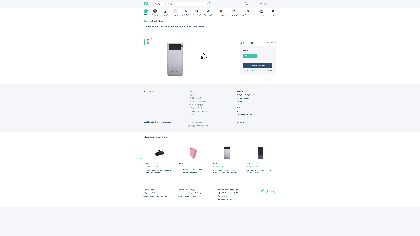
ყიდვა (265, 56)
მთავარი (148, 21)
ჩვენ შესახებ (149, 190)
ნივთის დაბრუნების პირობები (190, 193)
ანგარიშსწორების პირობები (155, 196)
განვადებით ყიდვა (257, 65)
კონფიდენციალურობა (187, 196)
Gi (146, 4)
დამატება (251, 56)
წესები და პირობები (152, 193)
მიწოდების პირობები (187, 190)
